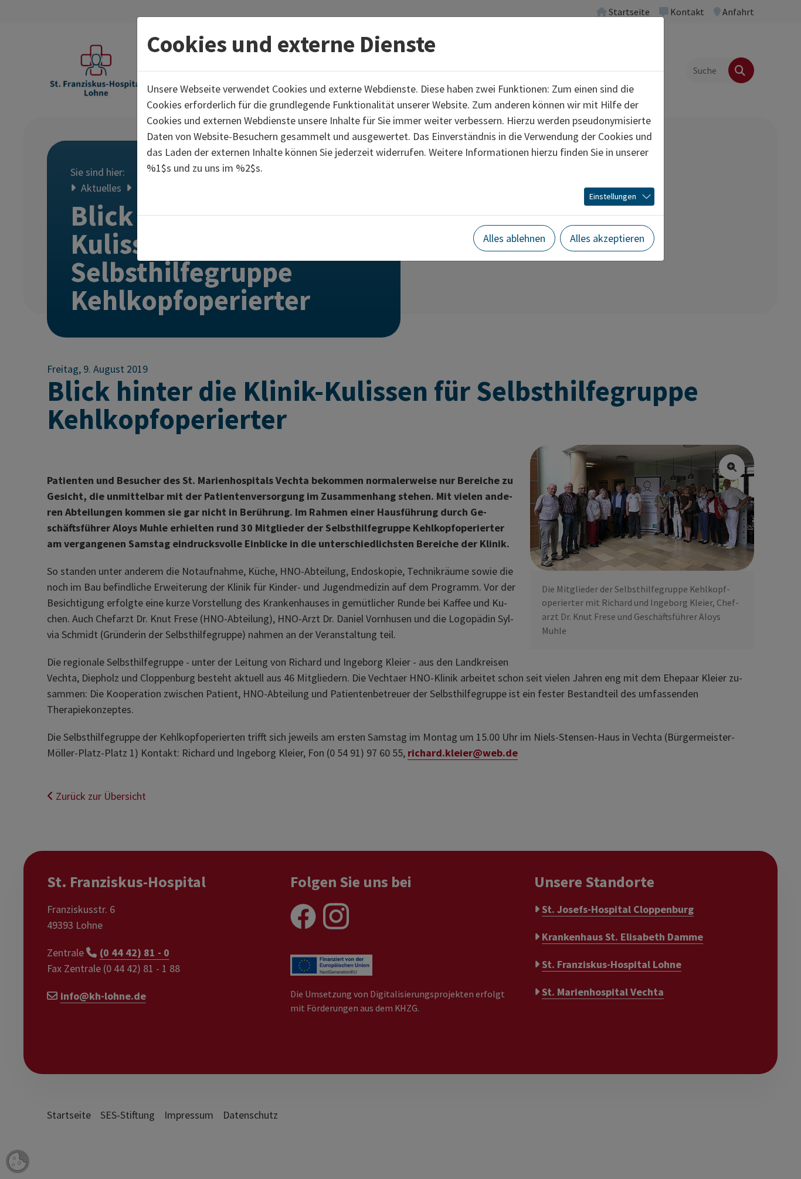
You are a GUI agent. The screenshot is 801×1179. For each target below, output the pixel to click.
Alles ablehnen (514, 238)
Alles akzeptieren (607, 238)
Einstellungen (612, 196)
